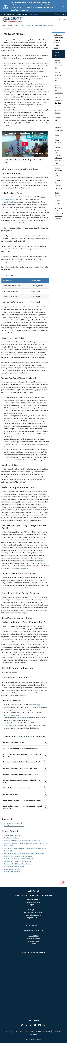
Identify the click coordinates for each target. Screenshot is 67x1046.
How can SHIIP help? (11, 794)
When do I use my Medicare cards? (16, 788)
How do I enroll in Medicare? (14, 742)
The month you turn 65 (10, 291)
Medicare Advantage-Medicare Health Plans (59, 89)
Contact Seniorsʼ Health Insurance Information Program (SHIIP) (58, 155)
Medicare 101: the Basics (12, 872)
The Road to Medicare (11, 838)
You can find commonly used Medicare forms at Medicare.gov (24, 854)
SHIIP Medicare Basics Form (13, 826)
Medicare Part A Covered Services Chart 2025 (18, 856)
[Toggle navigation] (64, 19)
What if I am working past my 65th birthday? (20, 748)
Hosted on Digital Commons (33, 1039)
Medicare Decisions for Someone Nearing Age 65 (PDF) (22, 841)
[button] (59, 19)
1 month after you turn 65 (11, 297)
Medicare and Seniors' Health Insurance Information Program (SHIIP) (34, 25)
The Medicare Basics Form (12, 835)
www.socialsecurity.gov (9, 202)
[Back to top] (62, 882)
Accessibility (29, 1031)
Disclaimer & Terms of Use (43, 1031)
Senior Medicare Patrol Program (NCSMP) (57, 198)
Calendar (33, 944)
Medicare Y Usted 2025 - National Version (17, 864)
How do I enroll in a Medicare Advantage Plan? (21, 774)
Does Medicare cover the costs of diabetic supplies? (23, 800)
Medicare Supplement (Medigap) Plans (58, 76)
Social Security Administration (22, 718)
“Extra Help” (40, 561)
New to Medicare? (58, 54)
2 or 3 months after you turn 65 (13, 302)
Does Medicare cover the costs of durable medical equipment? (22, 807)
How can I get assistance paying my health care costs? (21, 781)
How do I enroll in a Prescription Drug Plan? (20, 768)
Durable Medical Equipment (13, 866)
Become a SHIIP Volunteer (58, 120)
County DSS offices (10, 725)
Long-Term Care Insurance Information (58, 184)
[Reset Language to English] (55, 14)
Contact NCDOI (33, 936)
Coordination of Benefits (12, 823)
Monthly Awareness (58, 141)
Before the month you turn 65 (12, 286)
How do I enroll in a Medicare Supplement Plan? (21, 762)
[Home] (12, 18)
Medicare (7, 707)
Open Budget (33, 1035)
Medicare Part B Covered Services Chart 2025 (19, 859)
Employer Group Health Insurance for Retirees (59, 131)
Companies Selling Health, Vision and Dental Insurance (59, 213)
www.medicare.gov (34, 705)
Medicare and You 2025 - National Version (17, 861)
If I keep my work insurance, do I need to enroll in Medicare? (22, 755)
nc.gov (8, 1031)
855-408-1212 (36, 925)
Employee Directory (33, 938)
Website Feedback (18, 1031)
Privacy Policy (57, 1031)
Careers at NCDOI (33, 941)
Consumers (10, 25)
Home (3, 25)
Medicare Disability (58, 111)
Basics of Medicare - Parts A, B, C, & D (59, 64)
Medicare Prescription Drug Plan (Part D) (59, 101)
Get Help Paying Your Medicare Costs (58, 172)
